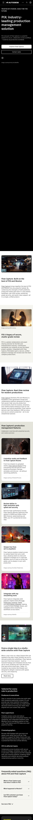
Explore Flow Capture (16, 47)
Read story (7, 676)
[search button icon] (27, 2)
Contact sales (16, 52)
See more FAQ (6, 804)
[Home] (12, 2)
